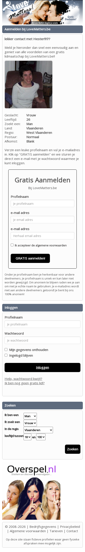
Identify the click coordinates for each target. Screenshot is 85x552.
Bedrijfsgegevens (42, 526)
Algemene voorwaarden (28, 531)
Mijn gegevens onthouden (27, 349)
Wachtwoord (14, 333)
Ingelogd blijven (20, 355)
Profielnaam (20, 196)
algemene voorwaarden (51, 245)
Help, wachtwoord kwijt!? (23, 378)
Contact (72, 531)
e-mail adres (20, 212)
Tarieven (56, 531)
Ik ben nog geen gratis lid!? (25, 383)
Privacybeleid (70, 526)
